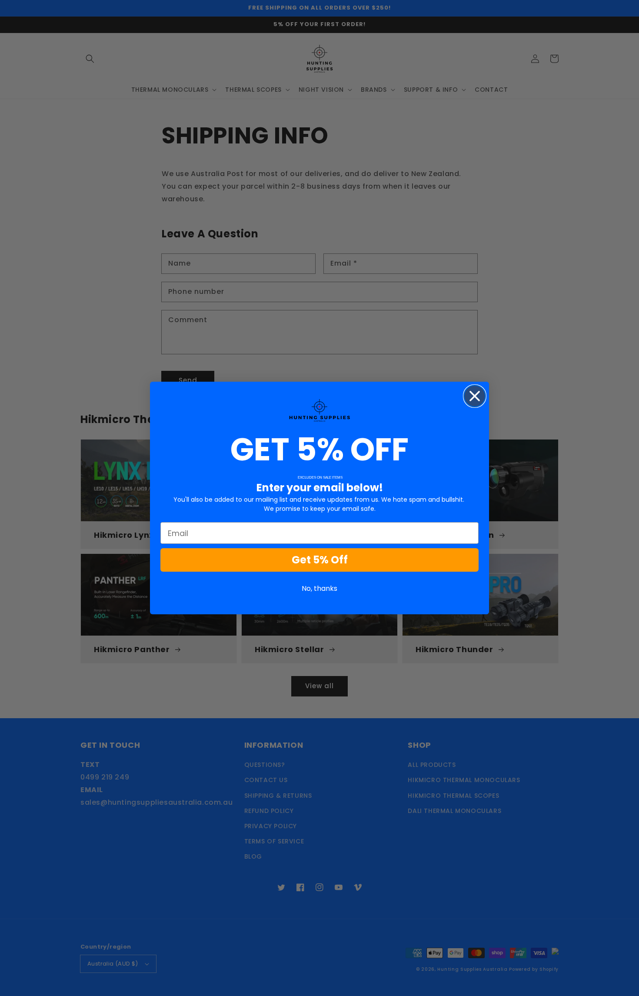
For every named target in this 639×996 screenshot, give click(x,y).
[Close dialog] (475, 396)
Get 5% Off (320, 560)
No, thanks (319, 588)
